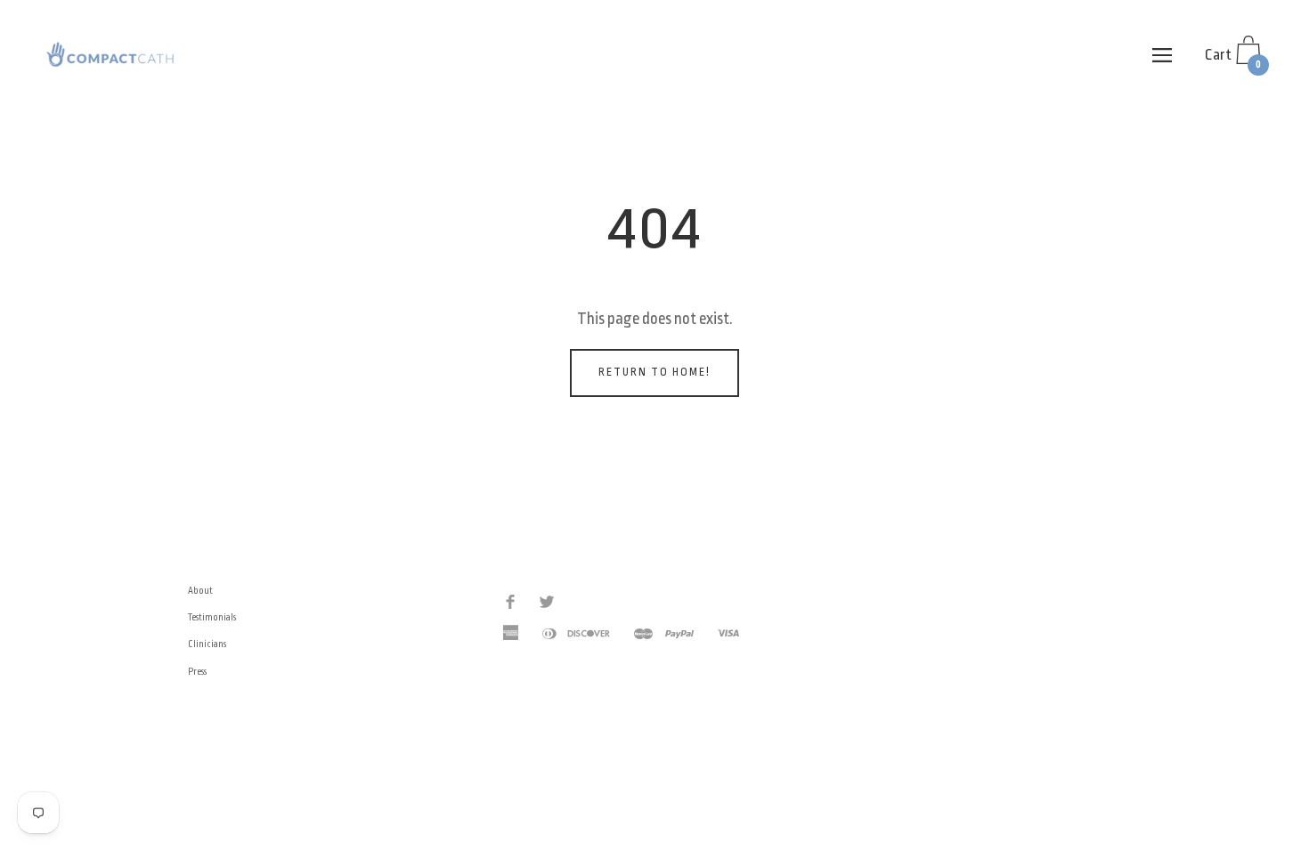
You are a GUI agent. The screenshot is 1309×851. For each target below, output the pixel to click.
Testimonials (212, 617)
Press (197, 672)
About (200, 591)
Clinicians (207, 644)
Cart (1233, 58)
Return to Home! (654, 372)
